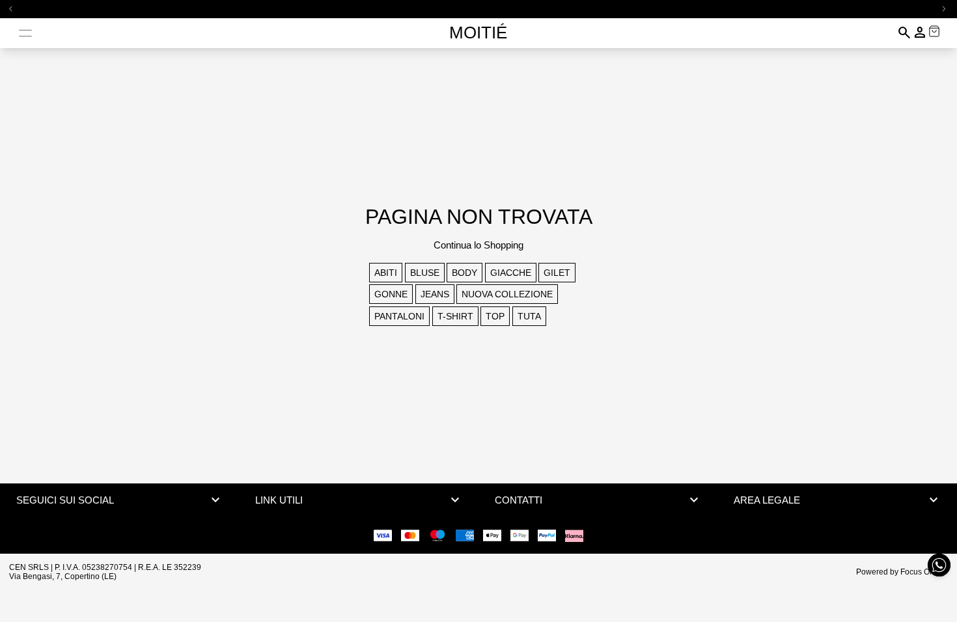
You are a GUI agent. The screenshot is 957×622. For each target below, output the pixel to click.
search (904, 32)
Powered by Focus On (895, 571)
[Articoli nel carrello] (934, 31)
